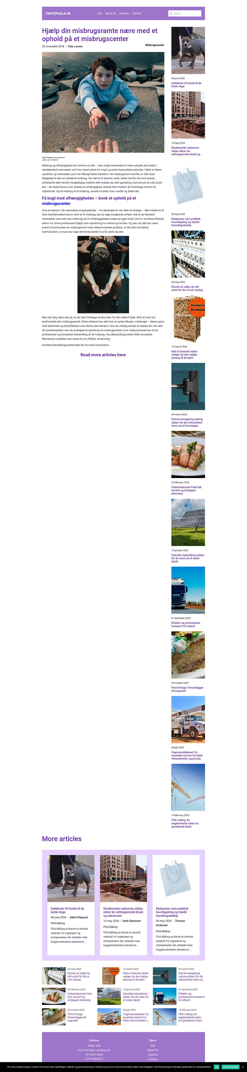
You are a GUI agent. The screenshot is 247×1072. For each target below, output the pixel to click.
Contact (136, 13)
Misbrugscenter (154, 45)
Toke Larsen (75, 46)
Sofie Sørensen (131, 921)
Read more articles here (103, 354)
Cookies (124, 13)
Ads (99, 13)
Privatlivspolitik (230, 1067)
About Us (110, 13)
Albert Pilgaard (79, 917)
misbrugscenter (56, 203)
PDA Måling (58, 923)
